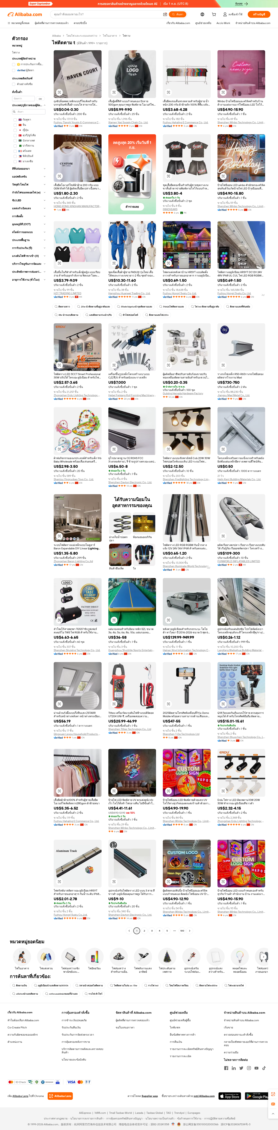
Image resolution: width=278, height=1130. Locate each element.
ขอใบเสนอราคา (125, 1027)
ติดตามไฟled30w (208, 985)
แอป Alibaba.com (204, 1096)
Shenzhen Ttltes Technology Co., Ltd (129, 729)
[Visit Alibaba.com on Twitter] (241, 1068)
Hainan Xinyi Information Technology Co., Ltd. (187, 650)
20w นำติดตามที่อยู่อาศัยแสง (95, 306)
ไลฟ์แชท (175, 1027)
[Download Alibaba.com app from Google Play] (257, 1096)
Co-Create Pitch (17, 1027)
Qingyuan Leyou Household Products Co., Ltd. (78, 734)
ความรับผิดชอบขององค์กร (23, 1034)
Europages (194, 1112)
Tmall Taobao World (120, 1112)
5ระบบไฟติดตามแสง (173, 306)
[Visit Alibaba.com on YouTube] (256, 1068)
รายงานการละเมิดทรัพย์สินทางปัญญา (192, 1048)
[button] (165, 14)
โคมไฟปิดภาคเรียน (178, 985)
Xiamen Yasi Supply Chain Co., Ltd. (128, 122)
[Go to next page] (189, 930)
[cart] (214, 14)
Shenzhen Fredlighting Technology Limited (187, 479)
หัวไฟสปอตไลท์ (130, 315)
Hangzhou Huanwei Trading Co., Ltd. (129, 293)
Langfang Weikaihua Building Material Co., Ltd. (241, 650)
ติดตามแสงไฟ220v (159, 315)
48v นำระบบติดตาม (68, 315)
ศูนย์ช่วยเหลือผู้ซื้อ (180, 1020)
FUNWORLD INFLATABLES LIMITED (238, 561)
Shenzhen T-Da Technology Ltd (181, 734)
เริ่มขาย (228, 1027)
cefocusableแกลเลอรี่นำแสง (63, 994)
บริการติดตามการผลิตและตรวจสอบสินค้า (82, 1050)
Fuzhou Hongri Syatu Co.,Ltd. (179, 293)
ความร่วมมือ (231, 1052)
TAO (168, 1112)
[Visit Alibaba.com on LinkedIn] (233, 1068)
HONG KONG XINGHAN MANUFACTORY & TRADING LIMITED (78, 206)
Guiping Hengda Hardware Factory (183, 393)
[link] (273, 1094)
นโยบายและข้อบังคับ (74, 1059)
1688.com (100, 1112)
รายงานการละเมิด (180, 1056)
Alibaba (56, 35)
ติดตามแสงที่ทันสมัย (240, 306)
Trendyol (179, 1112)
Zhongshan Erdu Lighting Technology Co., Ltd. (78, 395)
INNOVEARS (170, 209)
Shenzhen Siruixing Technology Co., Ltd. (77, 650)
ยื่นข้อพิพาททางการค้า (183, 1034)
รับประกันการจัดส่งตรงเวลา (78, 1034)
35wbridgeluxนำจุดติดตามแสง (136, 306)
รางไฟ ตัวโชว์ (95, 994)
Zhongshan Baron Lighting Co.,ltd (73, 561)
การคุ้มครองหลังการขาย (76, 1041)
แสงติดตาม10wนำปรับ (100, 315)
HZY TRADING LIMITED (67, 293)
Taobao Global (154, 1112)
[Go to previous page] (129, 930)
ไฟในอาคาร (110, 35)
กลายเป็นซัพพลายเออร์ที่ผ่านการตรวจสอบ (246, 1043)
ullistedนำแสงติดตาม (27, 994)
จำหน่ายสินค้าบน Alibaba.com (241, 1020)
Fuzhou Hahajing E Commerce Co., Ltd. (185, 122)
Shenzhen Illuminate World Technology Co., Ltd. (187, 566)
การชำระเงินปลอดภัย (74, 1020)
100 (182, 930)
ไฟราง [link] (126, 35)
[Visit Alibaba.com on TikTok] (264, 1068)
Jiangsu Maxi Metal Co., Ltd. (233, 395)
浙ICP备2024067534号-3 (235, 1124)
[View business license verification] (173, 1124)
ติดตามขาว (64, 306)
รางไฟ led (153, 985)
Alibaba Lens (20, 1096)
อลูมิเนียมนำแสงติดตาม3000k (53, 985)
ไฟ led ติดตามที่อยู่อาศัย (207, 306)
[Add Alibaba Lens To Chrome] (60, 1096)
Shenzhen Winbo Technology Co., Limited (241, 122)
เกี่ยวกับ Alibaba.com (20, 1012)
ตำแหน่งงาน (15, 1041)
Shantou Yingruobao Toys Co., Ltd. (74, 479)
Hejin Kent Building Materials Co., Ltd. (239, 479)
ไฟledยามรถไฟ (236, 985)
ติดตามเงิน (21, 985)
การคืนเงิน (176, 1041)
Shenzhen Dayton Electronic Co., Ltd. (130, 482)
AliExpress (85, 1112)
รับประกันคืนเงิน (71, 1027)
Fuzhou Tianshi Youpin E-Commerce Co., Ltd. (78, 122)
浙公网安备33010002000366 (200, 1124)
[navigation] (29, 484)
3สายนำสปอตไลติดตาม (91, 985)
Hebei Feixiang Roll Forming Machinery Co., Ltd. (132, 395)
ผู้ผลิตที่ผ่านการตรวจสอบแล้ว (132, 1020)
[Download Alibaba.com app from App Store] (229, 1096)
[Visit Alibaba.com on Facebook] (226, 1068)
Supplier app (150, 1096)
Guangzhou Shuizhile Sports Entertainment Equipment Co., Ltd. (132, 650)
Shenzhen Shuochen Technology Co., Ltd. (241, 737)
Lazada (139, 1112)
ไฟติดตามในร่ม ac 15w (125, 985)
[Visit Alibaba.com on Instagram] (249, 1068)
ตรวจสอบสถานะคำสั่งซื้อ (238, 1034)
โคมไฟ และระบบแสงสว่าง (81, 35)
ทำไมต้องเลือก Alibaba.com (23, 1020)
